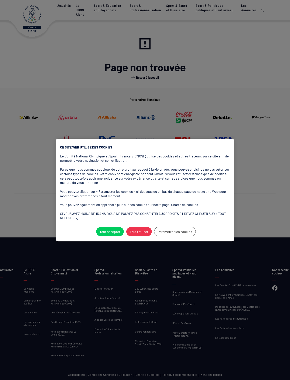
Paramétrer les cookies (175, 232)
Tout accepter (110, 232)
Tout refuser (139, 232)
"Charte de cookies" (184, 205)
